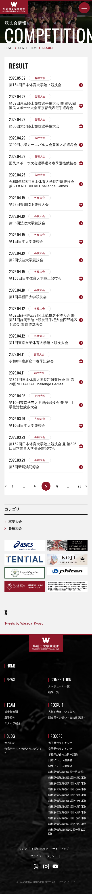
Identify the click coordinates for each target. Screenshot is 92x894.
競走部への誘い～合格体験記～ (67, 717)
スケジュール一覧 (59, 686)
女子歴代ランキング (60, 748)
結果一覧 (53, 692)
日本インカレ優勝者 (60, 760)
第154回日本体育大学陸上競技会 (35, 85)
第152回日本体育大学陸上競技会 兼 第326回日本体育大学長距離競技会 (42, 446)
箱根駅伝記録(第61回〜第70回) (67, 806)
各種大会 (40, 78)
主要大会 (15, 521)
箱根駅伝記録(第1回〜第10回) (66, 771)
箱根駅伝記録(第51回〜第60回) (67, 800)
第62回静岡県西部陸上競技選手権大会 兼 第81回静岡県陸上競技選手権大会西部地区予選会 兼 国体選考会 (43, 320)
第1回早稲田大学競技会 (28, 297)
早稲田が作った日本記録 (63, 754)
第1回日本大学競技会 (26, 241)
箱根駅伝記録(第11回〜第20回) (67, 777)
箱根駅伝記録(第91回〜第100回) (67, 823)
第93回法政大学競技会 (27, 223)
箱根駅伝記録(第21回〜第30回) (67, 783)
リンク (23, 848)
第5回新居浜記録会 (24, 467)
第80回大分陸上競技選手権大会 (34, 126)
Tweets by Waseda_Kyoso (23, 623)
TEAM (11, 705)
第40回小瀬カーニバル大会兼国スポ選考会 (43, 145)
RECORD (56, 736)
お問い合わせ (40, 848)
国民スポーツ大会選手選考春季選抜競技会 (43, 163)
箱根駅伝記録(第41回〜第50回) (67, 795)
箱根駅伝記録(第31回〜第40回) (67, 789)
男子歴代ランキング (60, 742)
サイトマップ (60, 848)
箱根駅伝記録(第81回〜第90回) (67, 818)
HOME (11, 666)
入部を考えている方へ (61, 711)
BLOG (11, 736)
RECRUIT (56, 705)
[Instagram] (46, 866)
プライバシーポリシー (43, 856)
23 (79, 485)
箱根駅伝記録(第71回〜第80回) (67, 812)
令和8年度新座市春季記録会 (31, 361)
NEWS (11, 679)
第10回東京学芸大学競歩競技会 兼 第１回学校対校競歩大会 (42, 405)
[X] (37, 866)
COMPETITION (60, 679)
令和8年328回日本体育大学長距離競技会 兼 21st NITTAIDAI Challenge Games (41, 184)
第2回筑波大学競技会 (26, 260)
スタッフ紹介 (12, 723)
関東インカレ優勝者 (60, 766)
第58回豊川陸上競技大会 (29, 204)
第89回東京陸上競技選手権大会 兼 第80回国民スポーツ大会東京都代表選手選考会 (42, 105)
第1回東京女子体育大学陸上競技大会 (38, 343)
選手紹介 (9, 717)
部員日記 (9, 742)
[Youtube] (55, 866)
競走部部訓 (11, 711)
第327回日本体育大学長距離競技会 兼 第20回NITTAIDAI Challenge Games (41, 382)
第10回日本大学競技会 (27, 425)
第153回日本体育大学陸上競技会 (35, 278)
